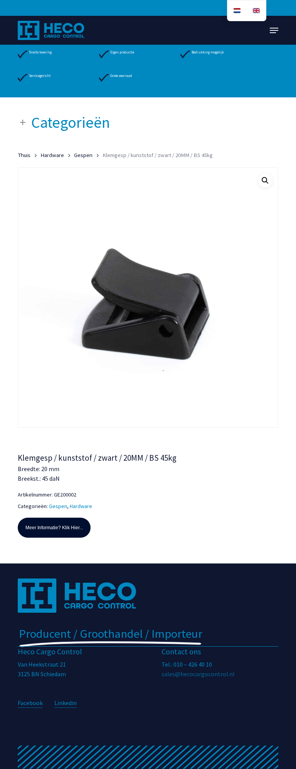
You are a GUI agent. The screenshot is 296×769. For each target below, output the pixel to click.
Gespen (83, 155)
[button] (274, 30)
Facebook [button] (30, 703)
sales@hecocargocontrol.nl (198, 674)
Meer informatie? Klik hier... (54, 527)
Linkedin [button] (65, 703)
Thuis (24, 155)
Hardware (52, 155)
